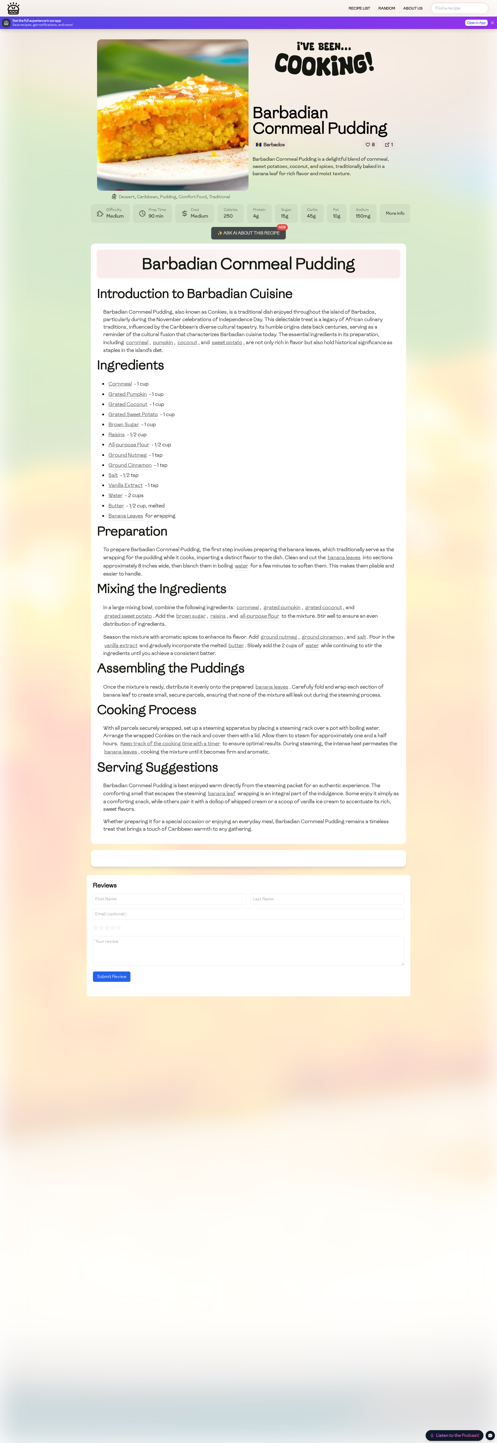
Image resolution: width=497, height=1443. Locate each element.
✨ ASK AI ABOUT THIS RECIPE (248, 233)
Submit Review (111, 976)
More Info (395, 213)
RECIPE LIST (359, 8)
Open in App (476, 23)
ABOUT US (412, 8)
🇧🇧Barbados (270, 144)
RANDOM (386, 8)
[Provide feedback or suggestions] (490, 1435)
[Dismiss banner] (492, 22)
